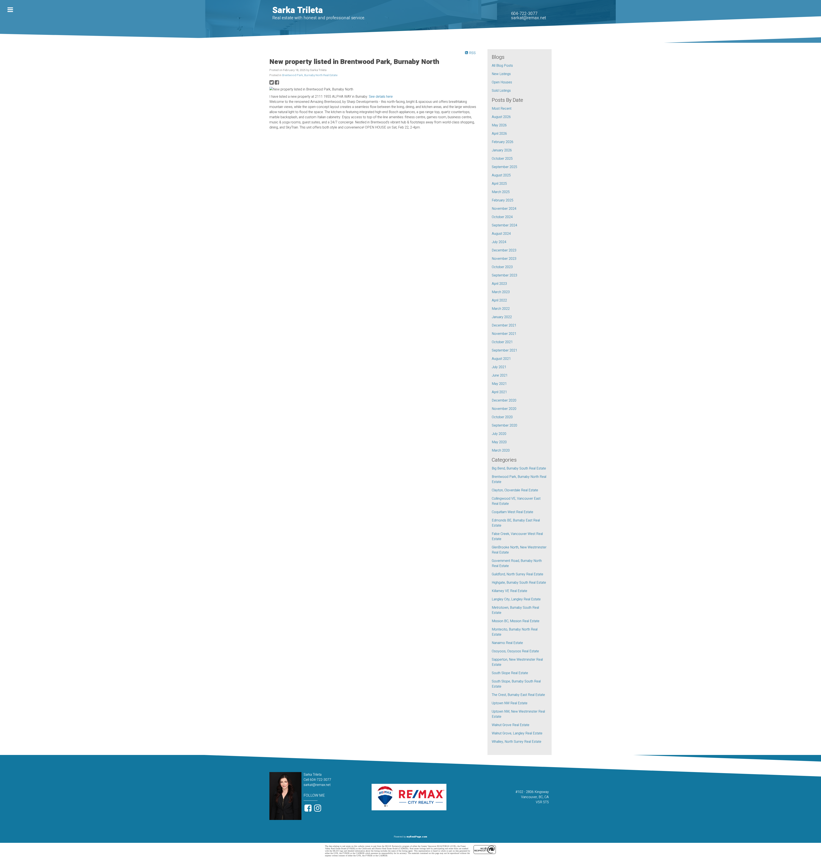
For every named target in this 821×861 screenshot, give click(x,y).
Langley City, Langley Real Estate (516, 599)
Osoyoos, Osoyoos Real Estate (515, 651)
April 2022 (499, 300)
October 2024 (502, 217)
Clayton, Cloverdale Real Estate (515, 490)
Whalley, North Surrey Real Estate (516, 741)
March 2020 (501, 450)
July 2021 (499, 367)
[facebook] (308, 809)
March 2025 (501, 192)
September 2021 (504, 350)
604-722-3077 (524, 13)
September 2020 (504, 425)
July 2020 (499, 433)
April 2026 (499, 133)
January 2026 (502, 150)
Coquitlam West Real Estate (512, 512)
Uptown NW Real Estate (509, 703)
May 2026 (499, 125)
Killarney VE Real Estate (509, 591)
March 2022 (501, 308)
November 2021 (504, 333)
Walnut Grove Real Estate (510, 725)
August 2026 (501, 117)
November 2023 (504, 258)
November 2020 (504, 408)
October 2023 (502, 267)
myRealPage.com (416, 837)
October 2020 (502, 417)
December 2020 (504, 400)
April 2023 (499, 283)
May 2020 (499, 442)
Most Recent (501, 108)
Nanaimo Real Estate (507, 642)
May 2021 (499, 383)
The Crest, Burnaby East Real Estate (518, 694)
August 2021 (501, 358)
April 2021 (499, 392)
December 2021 (504, 325)
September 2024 (504, 225)
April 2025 (499, 183)
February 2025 (502, 200)
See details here (381, 96)
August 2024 (501, 233)
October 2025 (502, 158)
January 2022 (502, 317)
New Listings (501, 74)
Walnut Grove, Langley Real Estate (517, 733)
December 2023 (504, 250)
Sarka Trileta (297, 10)
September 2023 (504, 275)
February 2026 (502, 142)
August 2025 (501, 175)
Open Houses (502, 82)
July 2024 (499, 242)
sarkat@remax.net (528, 18)
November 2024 (504, 208)
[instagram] (318, 809)
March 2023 (501, 292)
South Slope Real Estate (510, 673)
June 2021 (500, 375)
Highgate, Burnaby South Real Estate (519, 582)
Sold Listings (501, 90)
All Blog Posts (502, 65)
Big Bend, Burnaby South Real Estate (519, 468)
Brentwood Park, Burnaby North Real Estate (309, 75)
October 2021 (502, 342)
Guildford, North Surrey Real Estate (517, 574)
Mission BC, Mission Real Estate (515, 621)
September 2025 (504, 167)
